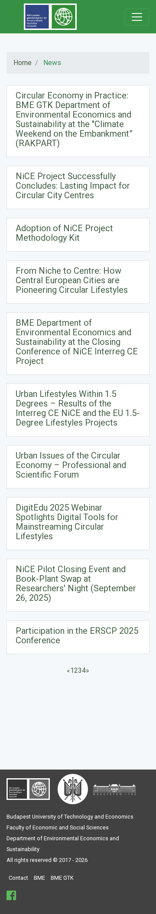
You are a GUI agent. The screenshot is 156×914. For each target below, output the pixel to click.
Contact (18, 878)
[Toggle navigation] (137, 17)
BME (39, 878)
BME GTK (62, 878)
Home (22, 63)
